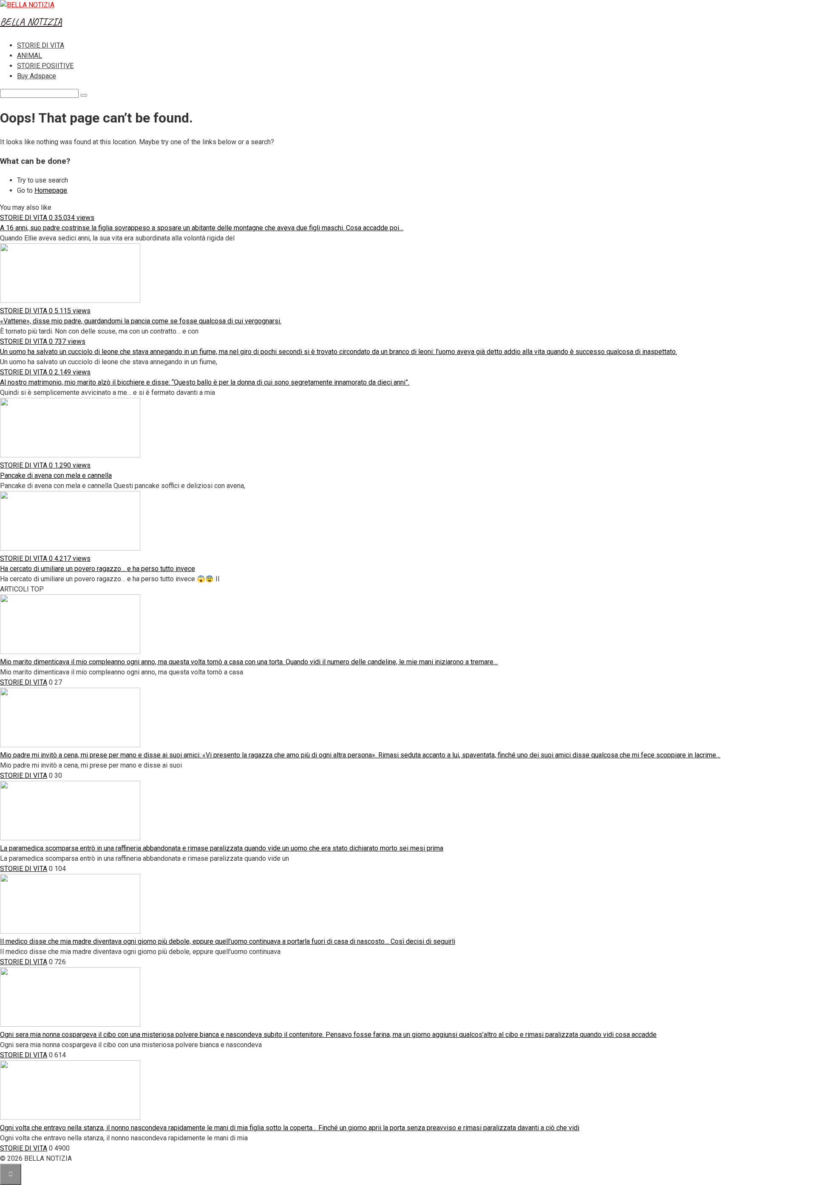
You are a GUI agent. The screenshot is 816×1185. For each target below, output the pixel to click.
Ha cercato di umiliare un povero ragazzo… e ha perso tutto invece (97, 569)
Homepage (50, 190)
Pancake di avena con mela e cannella (56, 475)
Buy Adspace (36, 76)
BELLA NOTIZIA (31, 21)
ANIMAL (29, 55)
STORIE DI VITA (40, 45)
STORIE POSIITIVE (45, 66)
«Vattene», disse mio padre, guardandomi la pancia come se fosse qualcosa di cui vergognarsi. (140, 321)
